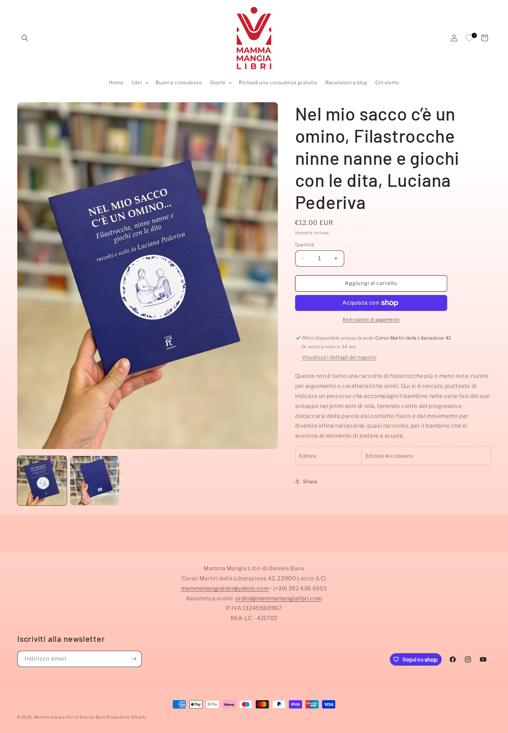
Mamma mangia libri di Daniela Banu (70, 717)
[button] (24, 38)
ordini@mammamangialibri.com (278, 598)
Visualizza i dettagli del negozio (339, 357)
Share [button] (310, 481)
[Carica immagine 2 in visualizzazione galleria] (95, 480)
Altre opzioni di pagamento (370, 319)
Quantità (304, 244)
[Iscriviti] (133, 659)
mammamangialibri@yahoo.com (225, 588)
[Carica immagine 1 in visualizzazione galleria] (42, 480)
